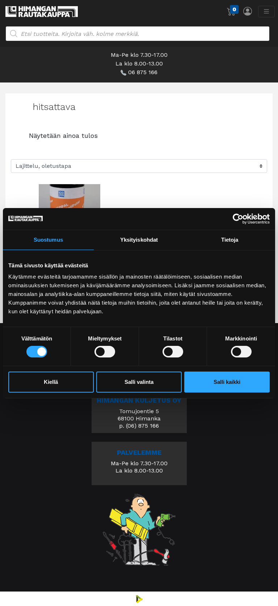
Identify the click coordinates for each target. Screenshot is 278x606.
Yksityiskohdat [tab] (139, 239)
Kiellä (51, 382)
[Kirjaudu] (247, 11)
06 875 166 (142, 72)
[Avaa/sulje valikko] (266, 11)
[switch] (104, 351)
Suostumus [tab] (48, 239)
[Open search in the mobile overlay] (137, 33)
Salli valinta (139, 382)
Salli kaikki (227, 382)
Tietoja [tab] (230, 239)
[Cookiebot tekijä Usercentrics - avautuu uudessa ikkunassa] (238, 218)
